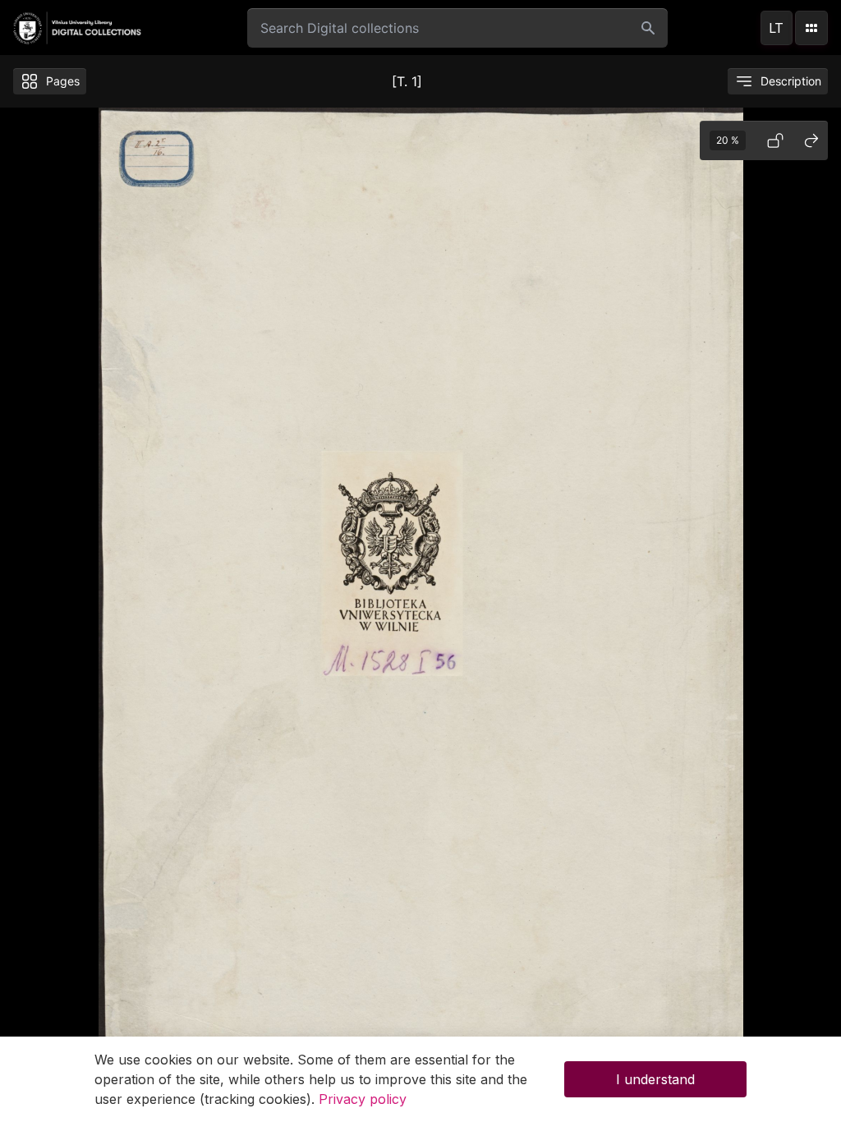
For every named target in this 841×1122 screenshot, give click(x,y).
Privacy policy (363, 1099)
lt (776, 28)
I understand (655, 1079)
